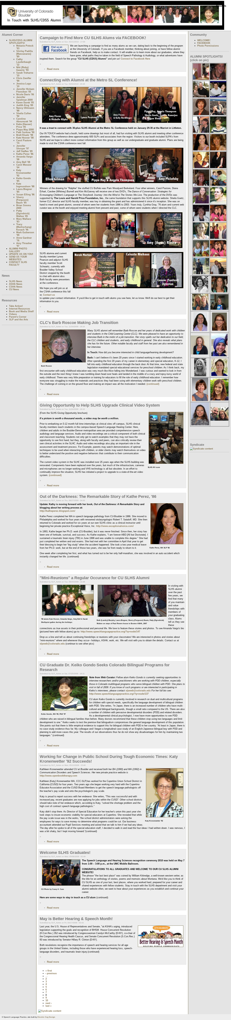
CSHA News (15, 286)
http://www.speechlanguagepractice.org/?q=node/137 (119, 693)
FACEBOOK (203, 43)
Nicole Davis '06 (25, 94)
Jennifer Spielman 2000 (24, 98)
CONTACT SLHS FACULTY (18, 263)
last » (48, 1005)
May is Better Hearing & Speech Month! (76, 918)
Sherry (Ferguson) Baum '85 (22, 200)
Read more (53, 69)
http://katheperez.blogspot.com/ (57, 511)
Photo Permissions (208, 45)
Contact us (49, 294)
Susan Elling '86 (25, 194)
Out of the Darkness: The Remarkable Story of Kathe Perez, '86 (98, 496)
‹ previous (51, 973)
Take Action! (16, 306)
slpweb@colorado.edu (52, 643)
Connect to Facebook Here (135, 58)
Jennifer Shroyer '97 (22, 147)
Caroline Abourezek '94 (24, 120)
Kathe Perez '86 (24, 154)
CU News (14, 289)
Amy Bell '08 (23, 162)
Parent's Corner (17, 316)
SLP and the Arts (18, 319)
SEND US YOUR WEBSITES (18, 258)
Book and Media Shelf (21, 311)
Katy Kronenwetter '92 (23, 173)
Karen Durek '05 (25, 102)
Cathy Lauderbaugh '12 (23, 62)
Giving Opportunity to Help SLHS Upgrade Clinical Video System (100, 405)
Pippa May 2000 (25, 129)
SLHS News (15, 281)
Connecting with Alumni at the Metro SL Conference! (88, 80)
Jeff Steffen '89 (24, 151)
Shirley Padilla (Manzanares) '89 (24, 54)
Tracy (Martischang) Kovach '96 (23, 227)
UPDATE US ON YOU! (21, 254)
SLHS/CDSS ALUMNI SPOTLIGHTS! (20, 41)
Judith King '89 (24, 105)
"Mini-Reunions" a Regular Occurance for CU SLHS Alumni (94, 578)
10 (46, 1000)
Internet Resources (19, 308)
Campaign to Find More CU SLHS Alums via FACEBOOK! (93, 38)
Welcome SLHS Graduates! (65, 852)
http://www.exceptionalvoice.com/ (115, 526)
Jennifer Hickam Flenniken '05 (25, 90)
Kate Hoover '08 (25, 137)
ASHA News (15, 284)
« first (48, 970)
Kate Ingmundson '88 (25, 185)
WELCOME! (203, 40)
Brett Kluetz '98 (24, 135)
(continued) (152, 384)
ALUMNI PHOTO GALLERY (18, 250)
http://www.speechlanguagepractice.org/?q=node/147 (110, 631)
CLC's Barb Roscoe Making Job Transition (79, 322)
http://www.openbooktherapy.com (58, 775)
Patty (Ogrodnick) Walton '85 (22, 213)
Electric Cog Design (46, 1017)
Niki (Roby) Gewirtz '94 (22, 68)
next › (48, 1003)
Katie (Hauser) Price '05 (24, 125)
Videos (13, 314)
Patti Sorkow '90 (25, 132)
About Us (221, 6)
